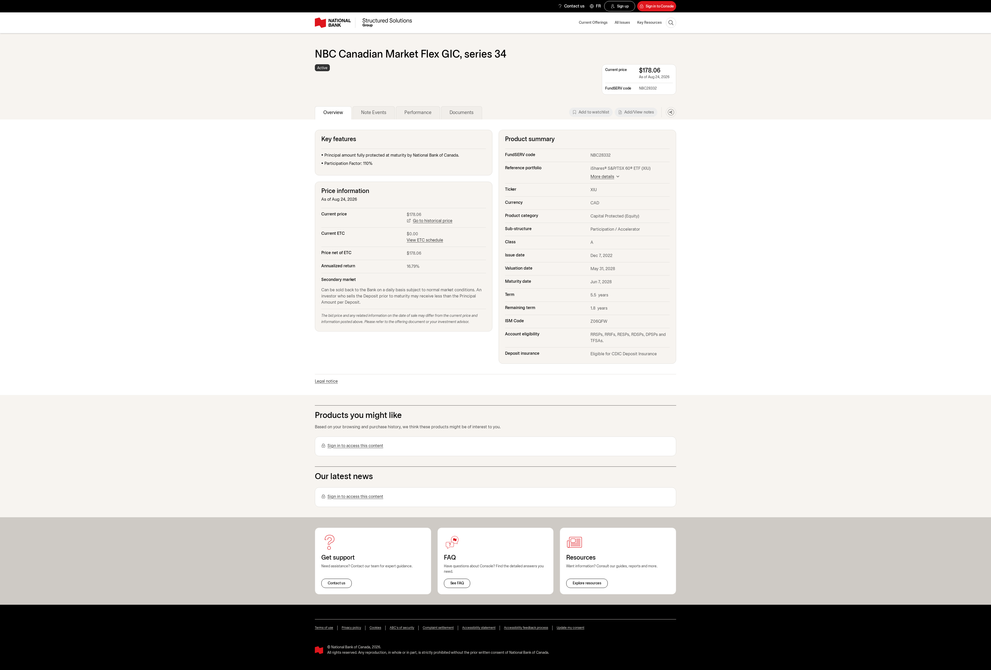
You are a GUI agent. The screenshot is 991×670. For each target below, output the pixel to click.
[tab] (333, 112)
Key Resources (649, 23)
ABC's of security (402, 627)
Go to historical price (432, 221)
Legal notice (326, 381)
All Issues (622, 23)
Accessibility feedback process (526, 627)
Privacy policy (351, 627)
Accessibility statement (479, 627)
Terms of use (324, 627)
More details (602, 177)
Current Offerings (593, 23)
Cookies (375, 627)
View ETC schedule (425, 240)
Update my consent (570, 627)
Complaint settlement (438, 627)
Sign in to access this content (355, 446)
